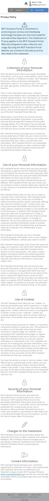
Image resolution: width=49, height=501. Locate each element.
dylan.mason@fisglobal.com (13, 474)
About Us (11, 495)
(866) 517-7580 (36, 2)
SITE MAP (24, 500)
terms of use (22, 495)
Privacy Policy (36, 495)
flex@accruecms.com (39, 5)
